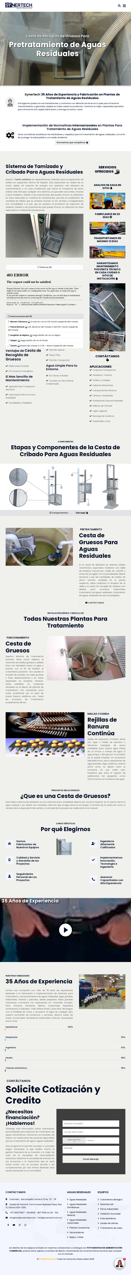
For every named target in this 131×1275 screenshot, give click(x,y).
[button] (65, 487)
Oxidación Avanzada (110, 1213)
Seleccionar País (74, 1140)
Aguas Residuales (78, 1199)
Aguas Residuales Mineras (77, 1214)
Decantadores (76, 1232)
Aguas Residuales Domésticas (77, 1206)
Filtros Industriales (109, 1209)
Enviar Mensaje (91, 1159)
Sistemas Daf (106, 1204)
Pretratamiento (108, 1218)
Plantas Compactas (79, 1227)
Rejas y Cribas (76, 1237)
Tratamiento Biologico (111, 1199)
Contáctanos (95, 602)
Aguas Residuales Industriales (77, 1221)
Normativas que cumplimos (71, 142)
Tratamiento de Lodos (111, 1228)
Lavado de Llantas (109, 1223)
